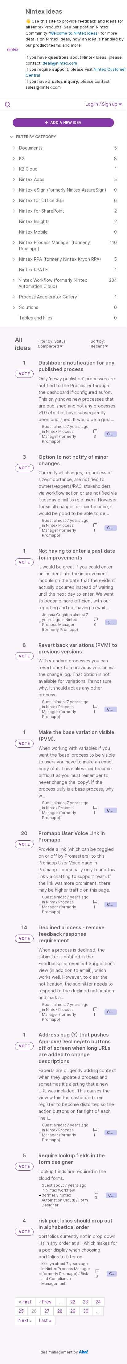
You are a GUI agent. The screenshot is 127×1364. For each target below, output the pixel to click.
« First (25, 1301)
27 (47, 1311)
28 (60, 1311)
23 (85, 1301)
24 (98, 1301)
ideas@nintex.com (59, 63)
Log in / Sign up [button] (102, 104)
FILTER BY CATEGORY (36, 136)
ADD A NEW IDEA (65, 122)
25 (21, 1311)
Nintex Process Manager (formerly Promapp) (59, 436)
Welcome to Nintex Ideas (74, 33)
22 (72, 1301)
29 (73, 1311)
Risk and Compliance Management (64, 1278)
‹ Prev (45, 1301)
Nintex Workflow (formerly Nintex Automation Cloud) (58, 1195)
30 (85, 1311)
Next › (24, 1320)
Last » (45, 1320)
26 (34, 1311)
